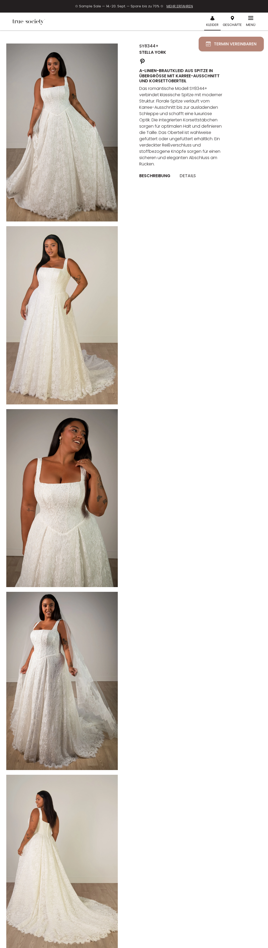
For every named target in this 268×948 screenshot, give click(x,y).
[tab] (156, 175)
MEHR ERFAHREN (179, 6)
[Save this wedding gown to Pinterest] (142, 60)
